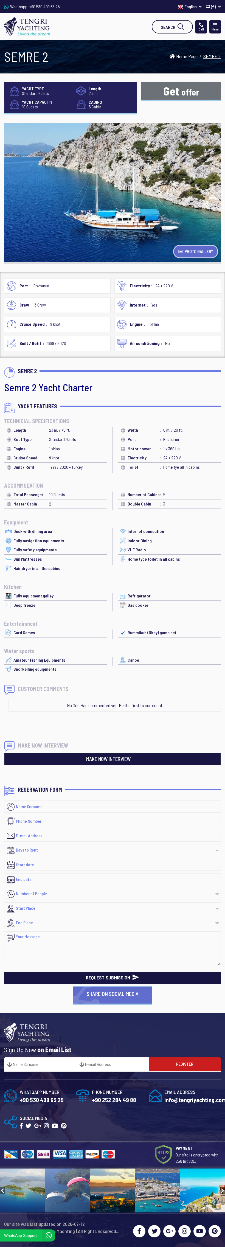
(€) (213, 6)
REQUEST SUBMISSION (108, 977)
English (191, 6)
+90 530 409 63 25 (44, 6)
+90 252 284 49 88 (114, 1099)
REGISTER (184, 1063)
